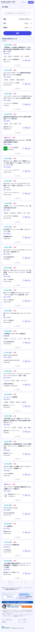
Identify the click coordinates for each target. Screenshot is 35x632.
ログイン (24, 2)
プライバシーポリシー (23, 622)
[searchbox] (17, 13)
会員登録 (31, 2)
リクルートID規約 (22, 619)
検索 (17, 33)
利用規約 (4, 622)
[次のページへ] (28, 582)
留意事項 (16, 615)
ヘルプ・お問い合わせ (7, 619)
